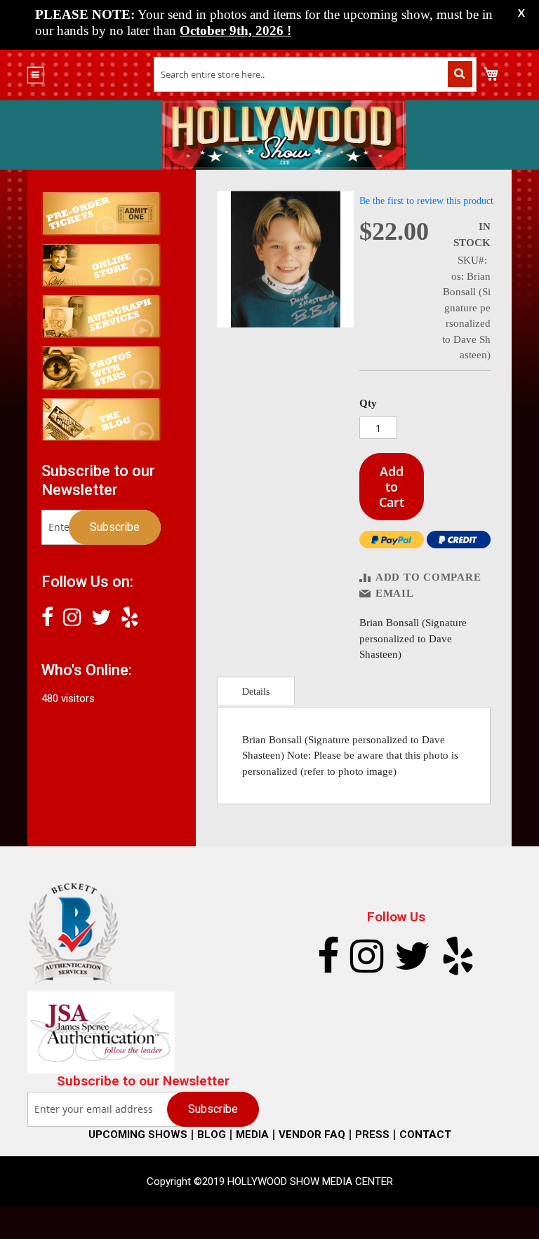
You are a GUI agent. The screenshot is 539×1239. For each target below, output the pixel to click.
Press (372, 1134)
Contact (425, 1134)
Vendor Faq (312, 1134)
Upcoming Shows (137, 1134)
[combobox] (315, 74)
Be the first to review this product (426, 201)
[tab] (256, 691)
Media (252, 1134)
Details (256, 691)
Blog (211, 1134)
